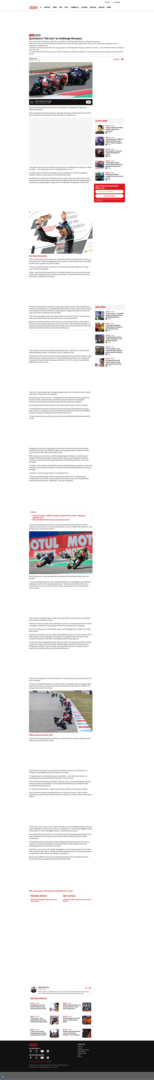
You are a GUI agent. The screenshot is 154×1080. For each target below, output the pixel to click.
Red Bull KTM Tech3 (61, 891)
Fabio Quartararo (49, 891)
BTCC (66, 7)
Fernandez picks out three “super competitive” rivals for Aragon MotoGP (114, 339)
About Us (80, 1046)
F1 (41, 7)
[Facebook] (31, 1052)
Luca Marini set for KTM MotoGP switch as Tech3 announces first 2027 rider (38, 1007)
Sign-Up (80, 1056)
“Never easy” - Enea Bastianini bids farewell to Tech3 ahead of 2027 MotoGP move (39, 1020)
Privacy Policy (98, 200)
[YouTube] (42, 1052)
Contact (80, 1048)
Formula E (74, 7)
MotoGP (47, 7)
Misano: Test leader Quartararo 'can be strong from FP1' (77, 900)
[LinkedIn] (48, 1052)
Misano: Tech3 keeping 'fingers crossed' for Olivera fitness (44, 900)
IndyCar (93, 7)
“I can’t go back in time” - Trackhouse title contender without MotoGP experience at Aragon (114, 350)
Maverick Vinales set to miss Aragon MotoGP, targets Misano (71, 1020)
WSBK (54, 7)
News (37, 1003)
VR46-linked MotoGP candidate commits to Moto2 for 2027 (114, 176)
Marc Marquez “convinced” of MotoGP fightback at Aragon (114, 152)
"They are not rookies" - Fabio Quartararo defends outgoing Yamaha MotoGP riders (38, 1033)
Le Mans (84, 7)
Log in (118, 2)
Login (79, 1055)
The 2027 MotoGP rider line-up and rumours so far (51, 520)
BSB (60, 7)
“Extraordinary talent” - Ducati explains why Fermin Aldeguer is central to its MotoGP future (114, 164)
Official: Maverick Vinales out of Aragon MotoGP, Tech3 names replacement (72, 1007)
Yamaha (70, 891)
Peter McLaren (33, 58)
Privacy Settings (82, 1053)
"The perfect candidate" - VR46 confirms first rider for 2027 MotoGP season (114, 327)
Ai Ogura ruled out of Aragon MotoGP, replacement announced (114, 129)
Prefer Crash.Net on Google (43, 101)
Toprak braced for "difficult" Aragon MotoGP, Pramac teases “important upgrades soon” (59, 517)
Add (88, 102)
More (108, 7)
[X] (37, 1052)
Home (31, 35)
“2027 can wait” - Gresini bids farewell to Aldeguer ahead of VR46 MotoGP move (115, 315)
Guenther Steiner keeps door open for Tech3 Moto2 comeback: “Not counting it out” (71, 1033)
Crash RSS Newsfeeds (83, 1050)
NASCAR (101, 7)
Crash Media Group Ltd (39, 1061)
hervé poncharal (38, 891)
